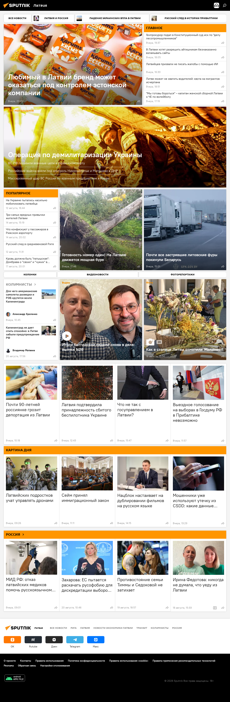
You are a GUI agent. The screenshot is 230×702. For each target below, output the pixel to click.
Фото (149, 282)
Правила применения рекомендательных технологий (184, 660)
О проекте (10, 660)
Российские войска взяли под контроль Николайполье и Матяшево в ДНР (63, 171)
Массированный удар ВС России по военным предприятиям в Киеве (58, 178)
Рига (74, 627)
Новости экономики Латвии (113, 627)
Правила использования (49, 660)
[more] (138, 101)
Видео (66, 282)
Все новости (58, 627)
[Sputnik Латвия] (17, 8)
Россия (177, 627)
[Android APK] (15, 679)
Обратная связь (27, 665)
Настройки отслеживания (55, 665)
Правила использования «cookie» (128, 660)
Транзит (141, 627)
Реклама (9, 665)
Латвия (85, 627)
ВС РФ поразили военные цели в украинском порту (46, 163)
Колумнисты (160, 627)
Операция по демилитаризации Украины (115, 147)
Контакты (25, 660)
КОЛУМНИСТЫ (19, 284)
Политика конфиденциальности (86, 660)
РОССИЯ (13, 534)
